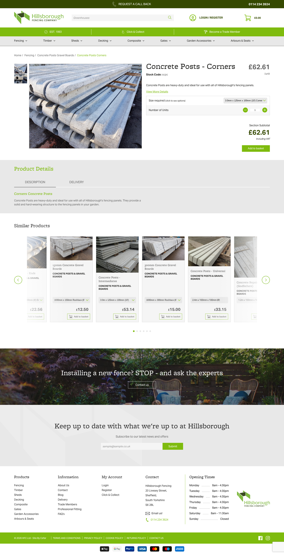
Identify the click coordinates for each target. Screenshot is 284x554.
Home (17, 55)
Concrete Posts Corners (91, 55)
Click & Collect (110, 495)
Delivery (63, 499)
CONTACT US (156, 538)
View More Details (157, 91)
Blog (60, 495)
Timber (47, 40)
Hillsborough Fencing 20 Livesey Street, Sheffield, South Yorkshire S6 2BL (158, 495)
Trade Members (67, 504)
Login (105, 485)
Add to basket (256, 148)
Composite (134, 40)
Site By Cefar (39, 538)
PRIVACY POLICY (93, 538)
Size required (167, 100)
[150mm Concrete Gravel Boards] (71, 248)
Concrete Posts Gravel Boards (55, 55)
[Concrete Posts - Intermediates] (117, 254)
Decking (103, 40)
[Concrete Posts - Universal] (209, 251)
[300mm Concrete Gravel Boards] (163, 248)
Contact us (142, 385)
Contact (63, 490)
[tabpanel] (71, 279)
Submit (172, 446)
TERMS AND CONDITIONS (67, 538)
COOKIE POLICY (114, 538)
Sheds (75, 40)
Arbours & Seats (240, 40)
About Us (63, 485)
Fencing (19, 40)
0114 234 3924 (259, 4)
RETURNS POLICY (136, 538)
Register (107, 490)
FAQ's (61, 514)
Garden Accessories (199, 40)
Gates (163, 40)
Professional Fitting (70, 509)
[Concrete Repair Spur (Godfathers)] (255, 257)
